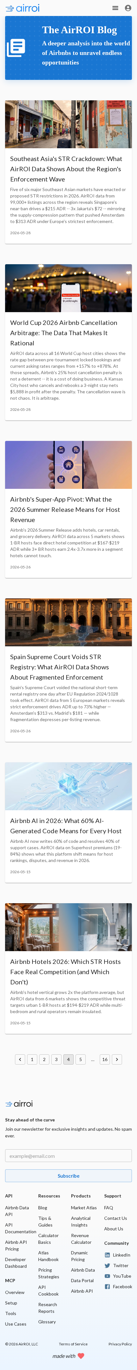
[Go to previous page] (20, 1059)
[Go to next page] (117, 1059)
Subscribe (69, 1176)
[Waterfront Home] (12, 8)
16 (104, 1059)
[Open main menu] (115, 8)
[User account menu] (128, 8)
